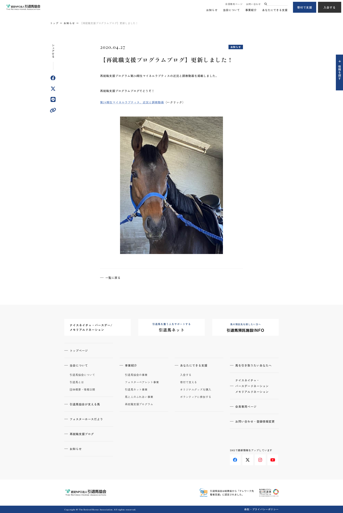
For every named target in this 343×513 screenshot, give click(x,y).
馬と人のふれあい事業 (139, 397)
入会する (330, 7)
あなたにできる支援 (275, 10)
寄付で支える (188, 382)
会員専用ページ (233, 4)
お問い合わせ (253, 4)
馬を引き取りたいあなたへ (253, 365)
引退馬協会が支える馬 (85, 404)
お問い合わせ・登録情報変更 (255, 421)
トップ (54, 23)
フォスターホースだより (86, 419)
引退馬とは (77, 382)
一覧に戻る (113, 277)
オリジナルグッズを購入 (195, 389)
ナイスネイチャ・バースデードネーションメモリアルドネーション (252, 386)
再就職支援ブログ (82, 434)
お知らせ (212, 10)
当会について (231, 10)
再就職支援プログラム (139, 404)
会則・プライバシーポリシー (261, 509)
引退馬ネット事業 (136, 389)
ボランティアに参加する (195, 397)
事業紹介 (251, 10)
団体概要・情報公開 (82, 389)
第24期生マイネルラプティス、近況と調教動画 (132, 102)
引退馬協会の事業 (136, 375)
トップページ (79, 350)
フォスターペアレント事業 (142, 382)
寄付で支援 (304, 7)
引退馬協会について (82, 375)
